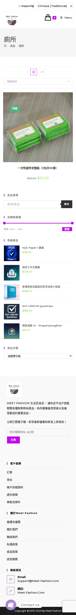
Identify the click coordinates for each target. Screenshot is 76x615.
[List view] (42, 72)
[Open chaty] (11, 605)
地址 (9, 479)
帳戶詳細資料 (15, 487)
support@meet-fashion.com (38, 581)
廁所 (21, 45)
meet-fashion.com (31, 592)
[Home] (5, 45)
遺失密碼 (12, 494)
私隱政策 (12, 544)
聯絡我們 (12, 537)
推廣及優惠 (13, 522)
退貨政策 (12, 551)
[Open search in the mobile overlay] (38, 204)
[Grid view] (33, 72)
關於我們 (12, 529)
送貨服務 (12, 559)
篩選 (67, 229)
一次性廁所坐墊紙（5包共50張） (38, 168)
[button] (61, 96)
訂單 (9, 472)
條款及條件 (13, 502)
